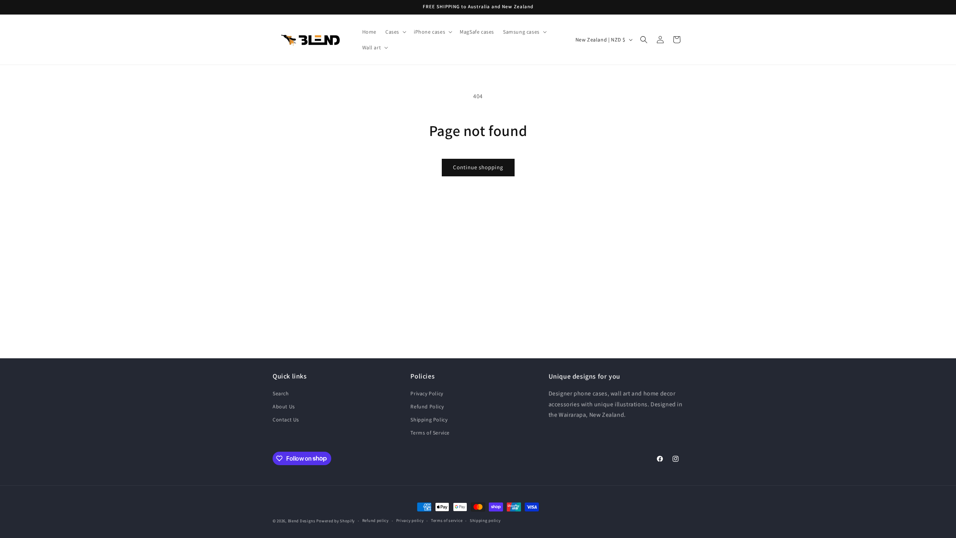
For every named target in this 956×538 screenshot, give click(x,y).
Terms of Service (430, 432)
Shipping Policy (428, 419)
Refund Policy (427, 406)
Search (281, 393)
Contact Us (286, 419)
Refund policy (375, 520)
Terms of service (446, 520)
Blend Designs (302, 520)
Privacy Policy (426, 393)
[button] (395, 32)
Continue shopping (478, 167)
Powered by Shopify (335, 520)
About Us (284, 406)
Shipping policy (485, 520)
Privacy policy (410, 520)
